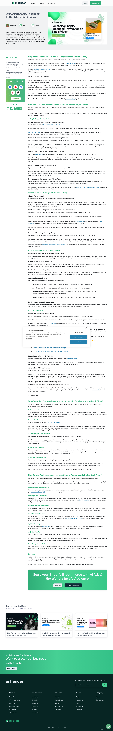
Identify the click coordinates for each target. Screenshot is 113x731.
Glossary (79, 710)
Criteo (34, 710)
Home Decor (59, 700)
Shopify (12, 697)
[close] (86, 355)
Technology (59, 706)
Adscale (35, 697)
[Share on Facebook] (11, 109)
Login (85, 3)
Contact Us (100, 700)
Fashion (57, 697)
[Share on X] (16, 109)
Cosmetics (58, 710)
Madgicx (35, 700)
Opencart (12, 710)
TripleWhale (36, 713)
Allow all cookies (78, 365)
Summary (8, 77)
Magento (12, 703)
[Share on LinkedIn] (7, 109)
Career (98, 697)
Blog (77, 697)
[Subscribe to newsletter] (104, 685)
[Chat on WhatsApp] (108, 726)
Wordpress (13, 713)
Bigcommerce (14, 706)
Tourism (57, 703)
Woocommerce (14, 700)
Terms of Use (51, 727)
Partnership (79, 700)
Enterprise (79, 706)
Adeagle (35, 706)
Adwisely (35, 703)
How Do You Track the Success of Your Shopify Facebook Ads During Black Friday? (14, 74)
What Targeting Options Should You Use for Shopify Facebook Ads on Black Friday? (14, 69)
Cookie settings (79, 360)
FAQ (77, 703)
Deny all (79, 370)
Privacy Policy (62, 727)
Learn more (29, 367)
